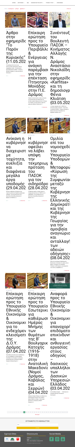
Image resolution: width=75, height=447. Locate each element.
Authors (22, 8)
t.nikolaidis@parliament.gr (35, 439)
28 (62, 412)
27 (60, 412)
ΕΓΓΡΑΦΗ (37, 427)
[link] (7, 439)
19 (44, 412)
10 (26, 412)
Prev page (38, 408)
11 (28, 412)
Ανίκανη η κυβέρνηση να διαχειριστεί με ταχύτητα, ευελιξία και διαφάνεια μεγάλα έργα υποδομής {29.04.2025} (18, 163)
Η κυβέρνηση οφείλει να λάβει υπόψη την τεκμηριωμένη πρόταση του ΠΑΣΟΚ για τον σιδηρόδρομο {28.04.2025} (41, 163)
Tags (17, 8)
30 (66, 412)
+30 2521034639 (35, 437)
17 (40, 412)
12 (30, 412)
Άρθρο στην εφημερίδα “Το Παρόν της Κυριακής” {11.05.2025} (17, 47)
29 (64, 412)
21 (48, 412)
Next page (37, 414)
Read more (23, 75)
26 (58, 412)
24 (54, 412)
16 (38, 412)
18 (42, 412)
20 (46, 412)
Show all (69, 8)
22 (50, 412)
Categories (11, 8)
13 (32, 412)
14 (34, 412)
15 (36, 412)
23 (52, 412)
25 (56, 412)
